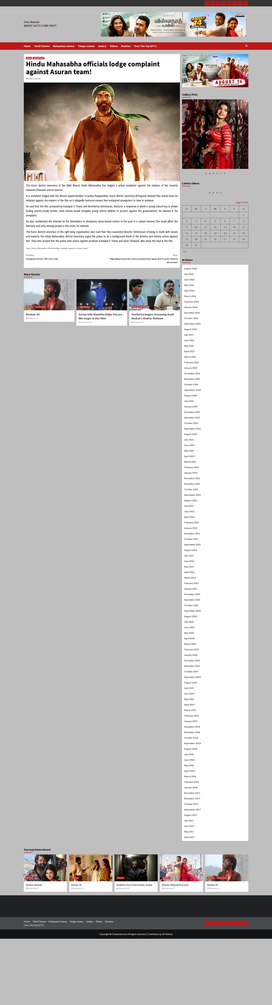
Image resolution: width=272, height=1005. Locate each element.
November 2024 (192, 411)
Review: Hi (76, 917)
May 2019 (189, 732)
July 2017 (189, 853)
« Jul (184, 284)
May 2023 (189, 483)
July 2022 (189, 538)
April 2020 (189, 671)
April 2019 (189, 737)
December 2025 (192, 345)
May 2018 (189, 798)
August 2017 (190, 847)
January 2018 (190, 820)
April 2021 (189, 605)
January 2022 (190, 560)
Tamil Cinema (42, 46)
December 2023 (192, 444)
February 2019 (191, 748)
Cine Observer (32, 22)
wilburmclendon (34, 79)
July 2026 (189, 306)
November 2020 (192, 632)
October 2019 (191, 704)
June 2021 (189, 594)
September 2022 (192, 527)
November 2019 (192, 698)
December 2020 (192, 627)
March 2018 (190, 809)
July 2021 (189, 588)
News (29, 58)
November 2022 (192, 516)
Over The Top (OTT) (145, 46)
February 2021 (191, 616)
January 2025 (190, 400)
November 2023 (192, 450)
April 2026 (189, 323)
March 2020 (190, 676)
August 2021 (190, 582)
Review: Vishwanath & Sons (175, 917)
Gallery (102, 46)
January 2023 (190, 505)
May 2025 (189, 378)
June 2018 (189, 792)
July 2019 (189, 720)
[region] (215, 138)
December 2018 (192, 759)
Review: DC (33, 314)
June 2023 (189, 478)
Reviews (126, 46)
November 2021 (192, 566)
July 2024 (189, 433)
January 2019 (190, 754)
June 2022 (189, 544)
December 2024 (192, 406)
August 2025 (190, 362)
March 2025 (190, 389)
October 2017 (191, 836)
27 (225, 272)
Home (27, 46)
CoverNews (153, 966)
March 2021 (190, 610)
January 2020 (190, 687)
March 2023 (190, 494)
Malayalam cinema (63, 46)
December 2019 (192, 693)
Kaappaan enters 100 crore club (42, 257)
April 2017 (189, 870)
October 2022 (191, 522)
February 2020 (191, 682)
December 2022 (192, 511)
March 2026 (190, 329)
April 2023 (189, 489)
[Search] (246, 45)
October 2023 (191, 456)
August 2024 (190, 428)
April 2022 (189, 549)
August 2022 (190, 533)
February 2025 (191, 395)
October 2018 (191, 770)
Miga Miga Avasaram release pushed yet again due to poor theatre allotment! (144, 259)
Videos (114, 46)
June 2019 (189, 726)
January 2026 (190, 340)
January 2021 (190, 621)
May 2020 (189, 665)
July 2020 (189, 654)
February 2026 (191, 334)
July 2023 (189, 472)
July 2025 (189, 367)
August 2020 (190, 649)
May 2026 (189, 318)
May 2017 (189, 864)
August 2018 (190, 781)
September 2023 (192, 461)
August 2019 (190, 715)
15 (243, 259)
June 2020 (189, 660)
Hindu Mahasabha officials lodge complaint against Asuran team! (59, 248)
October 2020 (191, 638)
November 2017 (192, 831)
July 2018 (189, 787)
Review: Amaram (34, 917)
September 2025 (192, 356)
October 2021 (191, 571)
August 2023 (190, 467)
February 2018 (191, 814)
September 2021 (192, 577)
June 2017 (189, 859)
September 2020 (192, 643)
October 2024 (191, 417)
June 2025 (189, 373)
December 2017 (192, 825)
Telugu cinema (86, 46)
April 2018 (189, 803)
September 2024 (192, 422)
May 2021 (189, 599)
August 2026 (190, 301)
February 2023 (191, 500)
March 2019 (190, 743)
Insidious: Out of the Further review (134, 917)
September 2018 (192, 776)
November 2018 (192, 765)
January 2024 (190, 439)
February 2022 (191, 555)
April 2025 (189, 384)
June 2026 (189, 312)
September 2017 (192, 842)
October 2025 (191, 351)
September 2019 (192, 709)
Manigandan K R (33, 318)
